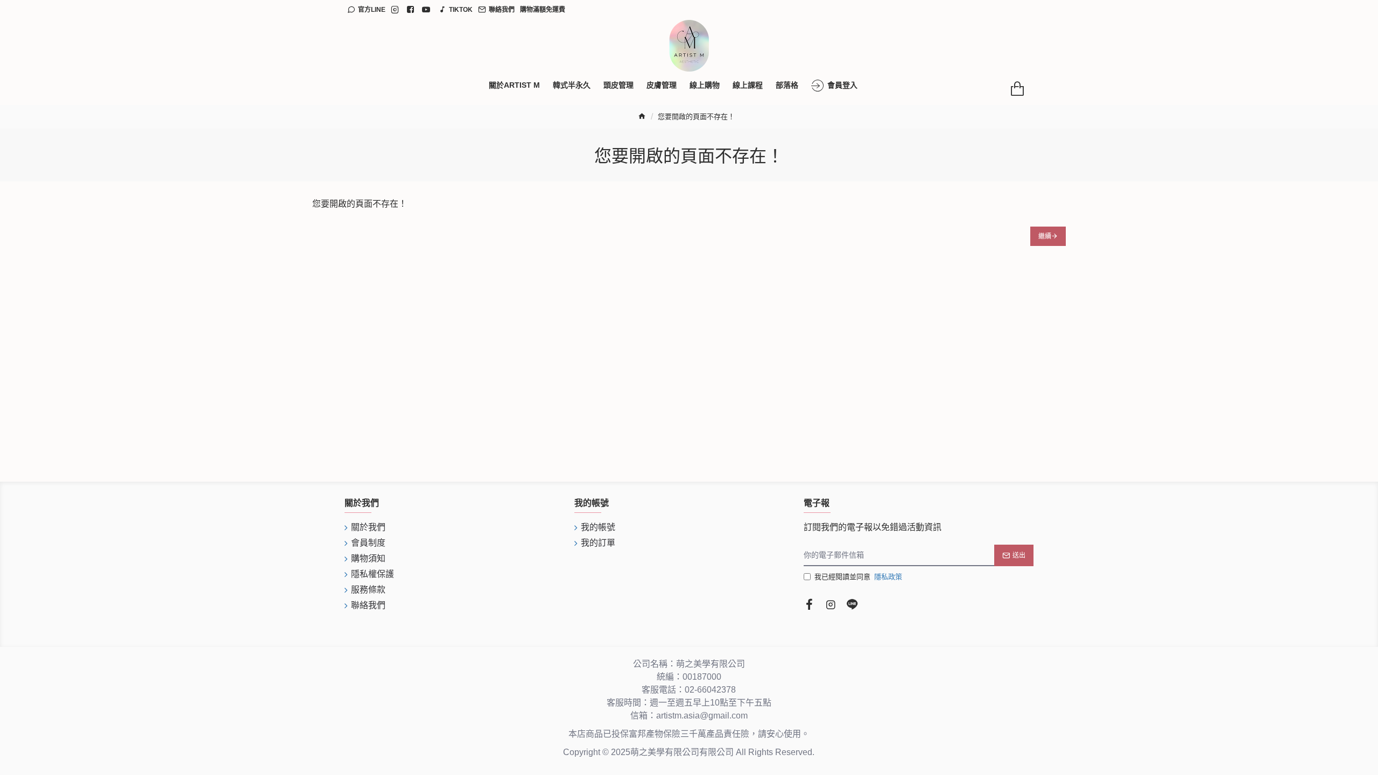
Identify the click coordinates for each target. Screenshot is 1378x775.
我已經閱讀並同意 (858, 577)
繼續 (1044, 236)
